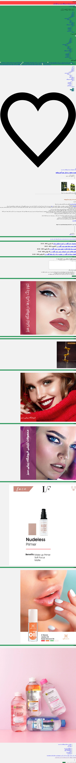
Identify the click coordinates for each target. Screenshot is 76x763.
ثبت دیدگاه (74, 276)
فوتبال (72, 32)
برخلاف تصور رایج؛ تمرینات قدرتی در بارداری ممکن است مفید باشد (61, 62)
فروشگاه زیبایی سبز (68, 748)
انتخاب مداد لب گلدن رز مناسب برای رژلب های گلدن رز (60, 254)
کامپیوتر (70, 17)
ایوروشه (74, 206)
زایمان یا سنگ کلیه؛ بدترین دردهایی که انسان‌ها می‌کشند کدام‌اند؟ (35, 62)
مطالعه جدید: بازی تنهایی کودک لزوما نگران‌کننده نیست (10, 64)
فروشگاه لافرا (69, 752)
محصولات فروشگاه (70, 24)
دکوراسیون (69, 28)
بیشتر (73, 25)
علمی (70, 21)
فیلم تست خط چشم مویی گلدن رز (66, 246)
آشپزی (72, 14)
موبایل (68, 19)
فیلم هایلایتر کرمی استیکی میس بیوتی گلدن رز (63, 251)
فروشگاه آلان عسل (68, 750)
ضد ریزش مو (52, 238)
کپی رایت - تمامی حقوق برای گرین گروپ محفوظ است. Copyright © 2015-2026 (61, 755)
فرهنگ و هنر (71, 22)
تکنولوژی (72, 16)
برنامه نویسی (66, 18)
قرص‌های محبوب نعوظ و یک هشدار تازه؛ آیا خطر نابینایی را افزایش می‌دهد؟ (57, 63)
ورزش (70, 29)
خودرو (70, 20)
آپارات (73, 90)
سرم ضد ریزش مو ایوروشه (66, 172)
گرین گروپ (69, 753)
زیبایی (73, 13)
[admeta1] (55, 194)
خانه (73, 66)
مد (71, 26)
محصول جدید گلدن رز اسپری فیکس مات (64, 243)
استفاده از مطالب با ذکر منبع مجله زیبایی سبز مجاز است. (65, 757)
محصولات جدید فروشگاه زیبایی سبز (67, 169)
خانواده (72, 15)
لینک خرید (74, 220)
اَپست (70, 751)
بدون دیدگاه (72, 234)
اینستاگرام (72, 89)
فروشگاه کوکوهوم (68, 749)
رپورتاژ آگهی (69, 85)
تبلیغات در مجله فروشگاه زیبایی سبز (65, 744)
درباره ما (70, 745)
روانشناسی (69, 27)
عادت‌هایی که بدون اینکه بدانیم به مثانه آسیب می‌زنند (32, 63)
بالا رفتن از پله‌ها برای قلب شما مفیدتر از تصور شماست (32, 64)
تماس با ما (70, 746)
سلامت (72, 23)
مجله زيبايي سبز (73, 204)
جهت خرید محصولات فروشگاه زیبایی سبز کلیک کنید (64, 3)
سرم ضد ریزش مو (69, 238)
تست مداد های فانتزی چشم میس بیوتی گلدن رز (62, 249)
